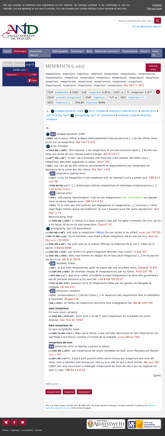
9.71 (111, 154)
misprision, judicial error (123, 110)
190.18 (71, 259)
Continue (157, 5)
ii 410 (101, 169)
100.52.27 (110, 279)
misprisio (91, 102)
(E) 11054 (71, 319)
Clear (33, 80)
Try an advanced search (146, 26)
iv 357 (133, 85)
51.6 (72, 299)
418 (143, 302)
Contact (38, 430)
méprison (99, 97)
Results (19, 64)
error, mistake (97, 110)
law (53, 134)
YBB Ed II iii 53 (94, 201)
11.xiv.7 (60, 189)
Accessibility (27, 430)
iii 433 (85, 142)
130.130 (149, 232)
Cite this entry (153, 68)
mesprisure (84, 391)
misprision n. (63, 102)
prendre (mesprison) (68, 97)
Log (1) (30, 64)
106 (151, 362)
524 (67, 286)
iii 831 (147, 267)
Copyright (15, 430)
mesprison (95, 92)
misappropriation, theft (69, 110)
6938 (62, 247)
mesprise (69, 391)
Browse (7, 64)
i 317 (55, 354)
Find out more (154, 8)
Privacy (5, 430)
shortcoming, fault (57, 115)
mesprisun (21, 74)
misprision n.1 (136, 97)
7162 (129, 337)
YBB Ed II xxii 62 (75, 369)
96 (144, 271)
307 (140, 251)
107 (103, 161)
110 (105, 224)
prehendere (62, 92)
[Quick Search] (157, 21)
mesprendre (53, 391)
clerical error (148, 110)
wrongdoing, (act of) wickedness (95, 115)
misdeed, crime (127, 115)
